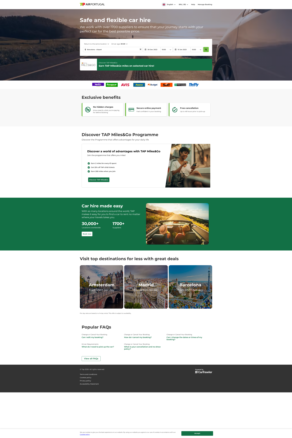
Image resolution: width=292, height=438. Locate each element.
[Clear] (140, 49)
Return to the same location (95, 44)
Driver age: (118, 44)
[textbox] (112, 49)
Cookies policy (85, 434)
